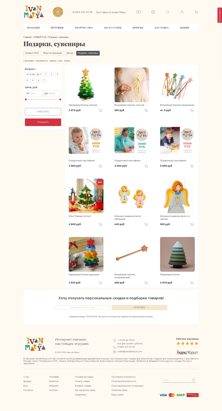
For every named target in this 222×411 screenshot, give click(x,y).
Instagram (54, 386)
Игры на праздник (52, 53)
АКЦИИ (184, 27)
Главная (27, 37)
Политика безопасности (123, 381)
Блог (25, 386)
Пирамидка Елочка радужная (84, 274)
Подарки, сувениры (88, 53)
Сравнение (80, 394)
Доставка (161, 27)
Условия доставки (84, 377)
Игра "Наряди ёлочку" (80, 216)
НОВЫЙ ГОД (40, 37)
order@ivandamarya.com (129, 351)
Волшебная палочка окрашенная (177, 105)
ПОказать (43, 122)
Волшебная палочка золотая (129, 105)
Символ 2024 (32, 53)
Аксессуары (113, 27)
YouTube (53, 390)
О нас (26, 377)
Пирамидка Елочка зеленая (83, 105)
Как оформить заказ (85, 390)
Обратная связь (119, 390)
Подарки (33, 27)
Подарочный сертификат (82, 160)
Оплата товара (82, 381)
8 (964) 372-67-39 (82, 12)
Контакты (28, 390)
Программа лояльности (123, 377)
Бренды (138, 27)
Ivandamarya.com (43, 358)
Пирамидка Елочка (169, 274)
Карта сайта (117, 394)
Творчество (84, 27)
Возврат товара (83, 386)
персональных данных (142, 317)
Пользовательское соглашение (127, 386)
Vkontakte (54, 377)
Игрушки (57, 27)
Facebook (54, 381)
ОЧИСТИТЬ (43, 111)
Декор (69, 53)
